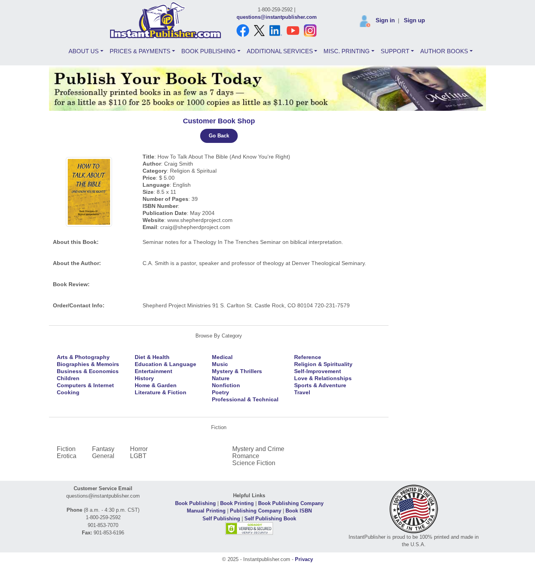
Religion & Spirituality (323, 364)
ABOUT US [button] (84, 51)
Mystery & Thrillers (237, 371)
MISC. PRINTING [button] (347, 51)
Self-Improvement (317, 371)
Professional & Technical (245, 399)
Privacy (304, 559)
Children (68, 378)
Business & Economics (88, 371)
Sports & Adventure (320, 385)
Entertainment (153, 371)
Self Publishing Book (270, 518)
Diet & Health (152, 357)
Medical (222, 357)
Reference (307, 357)
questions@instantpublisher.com (277, 17)
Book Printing (237, 503)
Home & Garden (156, 385)
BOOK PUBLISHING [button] (208, 51)
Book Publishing (195, 503)
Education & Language (165, 364)
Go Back (219, 136)
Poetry (220, 392)
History (144, 378)
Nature (221, 378)
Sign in (385, 20)
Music (220, 364)
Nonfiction (226, 385)
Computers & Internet (85, 385)
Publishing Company (255, 511)
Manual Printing (206, 511)
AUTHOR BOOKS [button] (444, 51)
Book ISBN (299, 511)
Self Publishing (221, 518)
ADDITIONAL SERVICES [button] (280, 51)
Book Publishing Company (291, 503)
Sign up (414, 20)
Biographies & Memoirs (88, 364)
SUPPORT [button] (395, 51)
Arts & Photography (83, 357)
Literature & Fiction (160, 392)
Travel (302, 392)
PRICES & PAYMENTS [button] (140, 51)
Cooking (68, 392)
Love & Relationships (323, 378)
